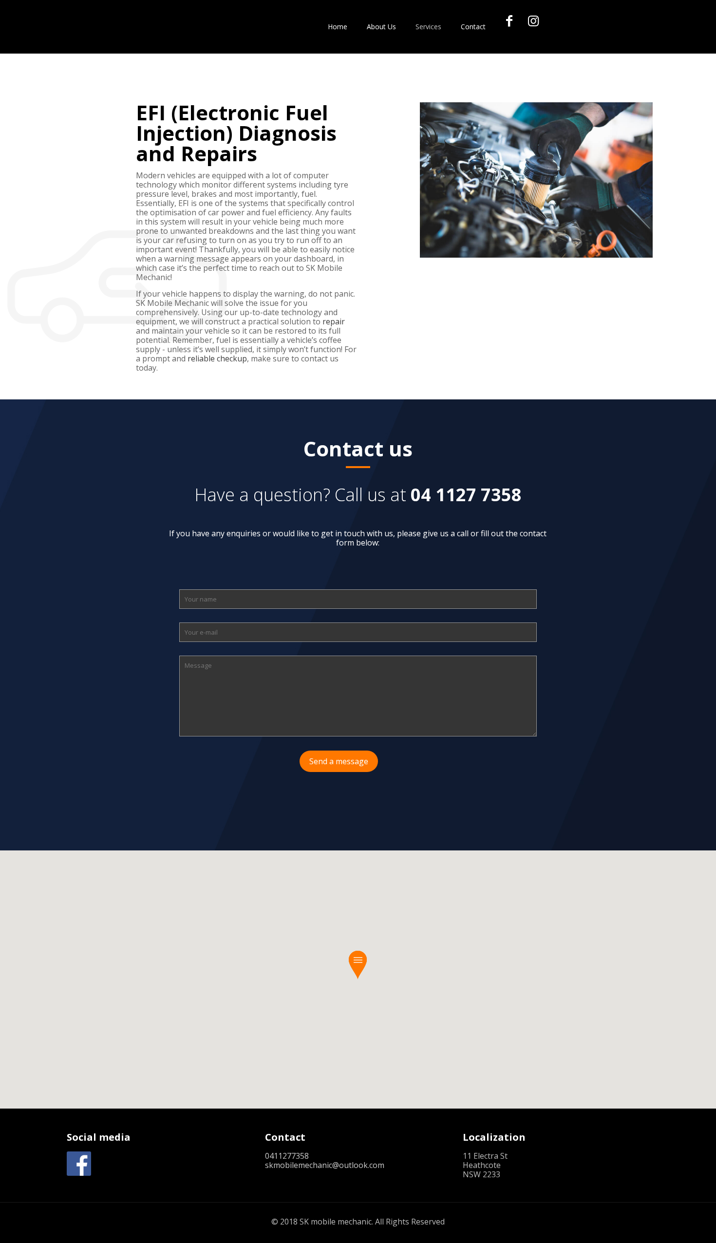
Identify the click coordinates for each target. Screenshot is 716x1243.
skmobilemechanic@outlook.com (324, 1165)
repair (333, 321)
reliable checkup (217, 358)
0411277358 (287, 1155)
